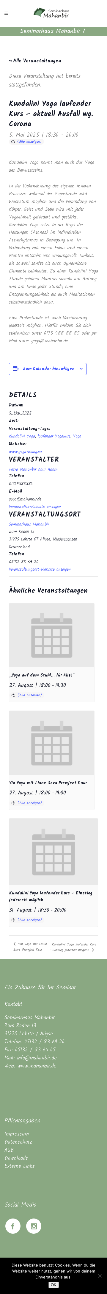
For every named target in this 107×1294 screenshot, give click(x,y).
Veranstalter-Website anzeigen (35, 506)
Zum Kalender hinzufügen (49, 369)
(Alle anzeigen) (29, 141)
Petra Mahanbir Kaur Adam (33, 469)
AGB (9, 1150)
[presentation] (51, 635)
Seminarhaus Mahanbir (50, 31)
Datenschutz (18, 1142)
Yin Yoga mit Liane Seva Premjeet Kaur (48, 783)
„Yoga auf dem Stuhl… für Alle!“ (42, 675)
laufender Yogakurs (54, 436)
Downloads (16, 1158)
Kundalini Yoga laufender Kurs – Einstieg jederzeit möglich (72, 947)
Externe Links (19, 1166)
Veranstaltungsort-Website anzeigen (40, 569)
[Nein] (100, 1276)
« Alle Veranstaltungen (35, 61)
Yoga (77, 436)
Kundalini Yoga (22, 436)
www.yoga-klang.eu (25, 452)
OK (53, 1285)
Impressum (16, 1134)
